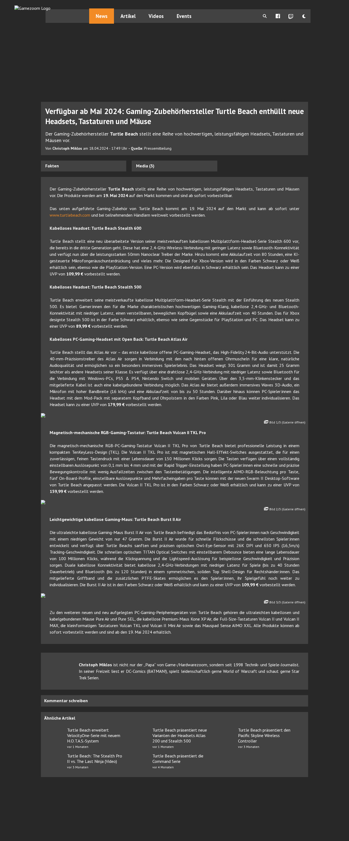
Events (184, 16)
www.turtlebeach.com (70, 215)
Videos (156, 16)
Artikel (128, 16)
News (101, 16)
